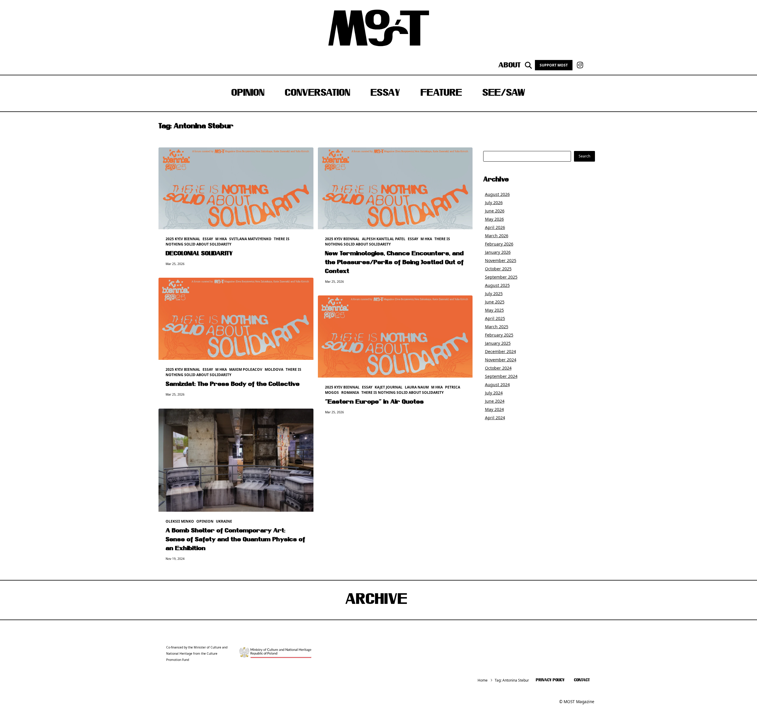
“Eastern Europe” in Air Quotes (374, 402)
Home (483, 680)
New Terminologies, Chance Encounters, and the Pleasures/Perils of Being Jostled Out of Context (394, 262)
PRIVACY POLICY (550, 680)
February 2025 (499, 335)
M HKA (221, 238)
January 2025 (498, 343)
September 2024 (501, 376)
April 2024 (495, 417)
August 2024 (497, 384)
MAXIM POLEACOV (245, 369)
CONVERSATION (317, 93)
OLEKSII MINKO (180, 521)
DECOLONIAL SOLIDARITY (199, 254)
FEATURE (441, 93)
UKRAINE (224, 521)
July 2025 (494, 293)
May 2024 (494, 409)
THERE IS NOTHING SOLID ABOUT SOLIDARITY (227, 241)
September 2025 (501, 277)
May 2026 (494, 219)
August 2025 (497, 285)
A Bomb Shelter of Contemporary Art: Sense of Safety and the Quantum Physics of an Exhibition (235, 540)
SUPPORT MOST (554, 65)
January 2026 (498, 252)
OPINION (247, 93)
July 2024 (494, 393)
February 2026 (499, 244)
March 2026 (496, 235)
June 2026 (494, 211)
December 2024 (500, 351)
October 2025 (498, 269)
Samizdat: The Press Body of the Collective (233, 384)
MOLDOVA (274, 369)
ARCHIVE (376, 600)
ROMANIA (350, 392)
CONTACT (582, 680)
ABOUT (509, 65)
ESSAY (385, 93)
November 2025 (500, 260)
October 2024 (498, 368)
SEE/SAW (503, 93)
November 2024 (500, 359)
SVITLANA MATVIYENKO (250, 238)
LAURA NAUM (417, 387)
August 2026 (497, 194)
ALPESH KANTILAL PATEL (383, 238)
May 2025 (494, 310)
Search (584, 156)
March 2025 (496, 326)
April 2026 (495, 227)
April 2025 (495, 318)
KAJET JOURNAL (388, 387)
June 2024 (494, 401)
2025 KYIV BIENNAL (183, 238)
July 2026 (494, 202)
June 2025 (494, 302)
